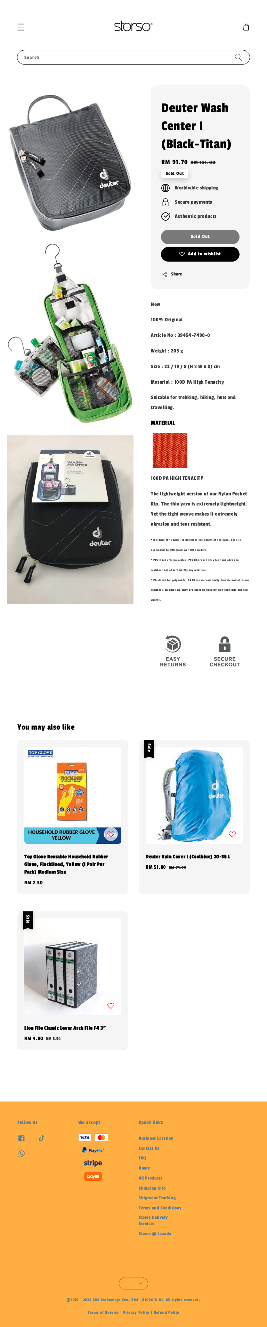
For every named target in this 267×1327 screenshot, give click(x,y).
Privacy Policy (136, 1312)
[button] (21, 27)
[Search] (238, 57)
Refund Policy (166, 1312)
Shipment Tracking (157, 1198)
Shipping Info (152, 1188)
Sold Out (200, 236)
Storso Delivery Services (153, 1220)
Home (144, 1168)
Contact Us (149, 1148)
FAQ (142, 1158)
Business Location (156, 1138)
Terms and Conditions (160, 1208)
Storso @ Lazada (155, 1233)
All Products (150, 1178)
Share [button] (176, 274)
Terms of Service (103, 1312)
